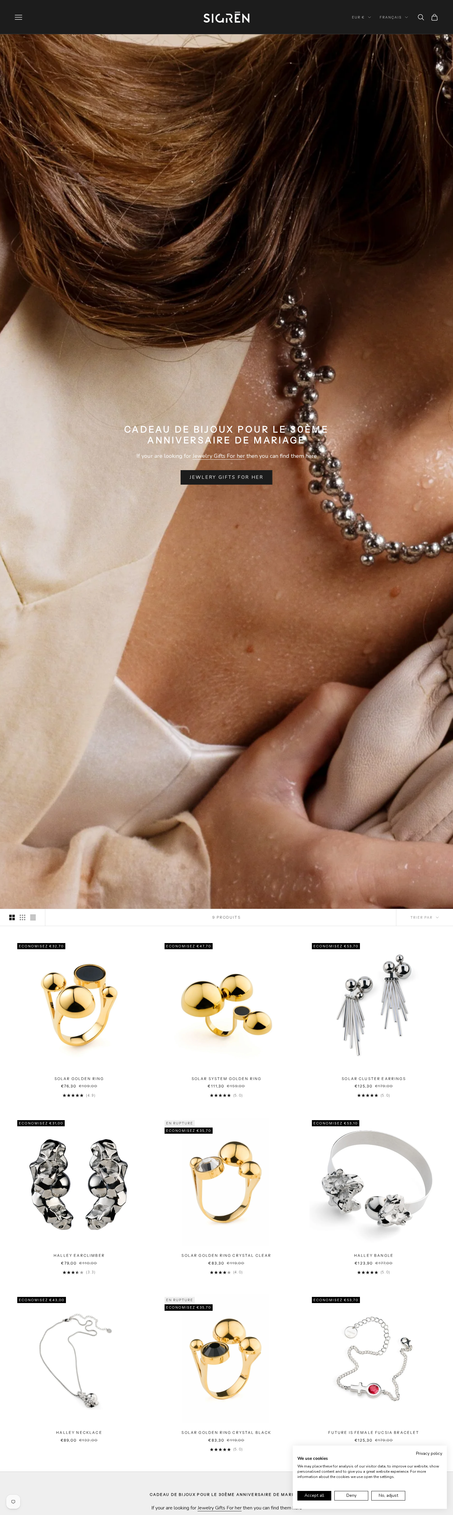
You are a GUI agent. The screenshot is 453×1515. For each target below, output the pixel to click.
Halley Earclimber (79, 1255)
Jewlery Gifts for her (226, 477)
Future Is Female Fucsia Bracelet (373, 1432)
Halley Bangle (374, 1255)
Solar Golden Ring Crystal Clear (226, 1255)
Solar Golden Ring (79, 1078)
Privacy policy (429, 1453)
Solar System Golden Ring (227, 1078)
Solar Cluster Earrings (374, 1078)
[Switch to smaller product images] (22, 917)
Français (391, 17)
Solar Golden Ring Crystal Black (226, 1432)
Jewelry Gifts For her (219, 456)
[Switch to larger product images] (12, 917)
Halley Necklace (79, 1432)
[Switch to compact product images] (33, 917)
